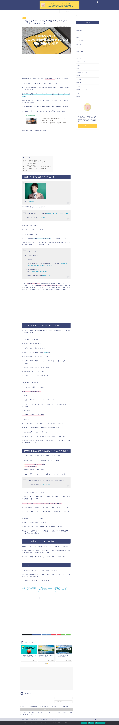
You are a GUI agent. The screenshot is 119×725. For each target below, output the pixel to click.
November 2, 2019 (47, 275)
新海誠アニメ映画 (82, 72)
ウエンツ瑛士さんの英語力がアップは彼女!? (35, 161)
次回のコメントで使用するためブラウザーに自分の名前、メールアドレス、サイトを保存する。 (45, 706)
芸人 (79, 93)
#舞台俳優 (62, 263)
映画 (79, 75)
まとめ (26, 170)
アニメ (79, 37)
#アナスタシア (48, 265)
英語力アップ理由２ (31, 165)
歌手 (79, 86)
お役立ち (80, 30)
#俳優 (30, 265)
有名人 (79, 79)
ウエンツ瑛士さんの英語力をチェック (33, 160)
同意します (84, 722)
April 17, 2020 (46, 484)
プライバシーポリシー (100, 722)
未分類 (79, 82)
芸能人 (79, 96)
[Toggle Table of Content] (49, 158)
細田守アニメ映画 (82, 89)
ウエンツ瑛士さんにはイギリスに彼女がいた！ (35, 168)
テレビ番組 (80, 51)
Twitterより (31, 201)
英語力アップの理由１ (32, 163)
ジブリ (79, 44)
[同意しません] (117, 723)
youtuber (80, 27)
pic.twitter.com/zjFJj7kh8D (61, 213)
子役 (79, 68)
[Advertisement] (46, 66)
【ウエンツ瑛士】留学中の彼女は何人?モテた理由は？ (37, 166)
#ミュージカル (35, 265)
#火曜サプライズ (50, 213)
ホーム (51, 11)
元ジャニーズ (81, 61)
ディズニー (80, 54)
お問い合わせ (68, 11)
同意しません (91, 722)
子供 (79, 65)
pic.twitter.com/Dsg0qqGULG (39, 271)
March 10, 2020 (41, 217)
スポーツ (80, 47)
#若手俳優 (42, 265)
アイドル (80, 34)
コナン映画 (80, 40)
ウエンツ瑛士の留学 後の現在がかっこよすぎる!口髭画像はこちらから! (29, 588)
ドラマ (79, 58)
